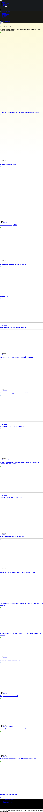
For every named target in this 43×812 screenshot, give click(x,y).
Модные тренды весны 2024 (8, 794)
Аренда (3, 17)
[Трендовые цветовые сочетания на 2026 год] (21, 258)
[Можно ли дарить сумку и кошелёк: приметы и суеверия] (21, 566)
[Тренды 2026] (21, 291)
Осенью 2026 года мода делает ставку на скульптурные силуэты (19, 112)
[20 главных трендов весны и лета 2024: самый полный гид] (20, 753)
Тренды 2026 (4, 296)
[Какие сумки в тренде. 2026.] (21, 219)
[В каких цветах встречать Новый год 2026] (21, 322)
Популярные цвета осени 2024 (9, 696)
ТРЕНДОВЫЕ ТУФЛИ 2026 (8, 164)
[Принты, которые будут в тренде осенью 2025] (21, 387)
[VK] (1, 20)
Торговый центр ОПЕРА (9, 799)
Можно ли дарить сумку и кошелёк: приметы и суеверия (17, 572)
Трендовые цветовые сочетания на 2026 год (13, 264)
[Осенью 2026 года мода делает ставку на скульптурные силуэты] (20, 107)
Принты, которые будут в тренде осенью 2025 (14, 393)
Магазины (4, 13)
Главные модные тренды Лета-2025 (11, 497)
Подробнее (2, 811)
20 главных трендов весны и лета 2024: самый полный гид (18, 758)
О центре (4, 16)
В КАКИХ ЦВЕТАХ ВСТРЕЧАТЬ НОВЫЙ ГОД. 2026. (16, 357)
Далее (1, 797)
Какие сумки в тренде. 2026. (8, 225)
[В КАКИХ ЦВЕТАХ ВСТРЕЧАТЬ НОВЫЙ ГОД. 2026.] (21, 351)
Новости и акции (5, 14)
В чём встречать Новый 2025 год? (10, 660)
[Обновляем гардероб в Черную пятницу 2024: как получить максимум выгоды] (21, 598)
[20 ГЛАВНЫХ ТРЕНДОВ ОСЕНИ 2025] (21, 421)
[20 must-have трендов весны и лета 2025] (21, 531)
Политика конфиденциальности (8, 802)
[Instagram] (0, 20)
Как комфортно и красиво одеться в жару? (13, 728)
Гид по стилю (4, 15)
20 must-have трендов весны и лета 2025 (12, 536)
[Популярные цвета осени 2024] (21, 690)
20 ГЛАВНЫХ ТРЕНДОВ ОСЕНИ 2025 (12, 426)
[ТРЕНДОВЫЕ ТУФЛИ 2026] (18, 158)
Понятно (6, 811)
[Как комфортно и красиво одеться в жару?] (21, 723)
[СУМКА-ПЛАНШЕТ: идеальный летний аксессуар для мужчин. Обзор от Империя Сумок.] (21, 456)
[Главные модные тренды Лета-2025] (21, 492)
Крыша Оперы (7, 18)
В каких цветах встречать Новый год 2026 (13, 327)
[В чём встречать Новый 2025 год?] (21, 654)
